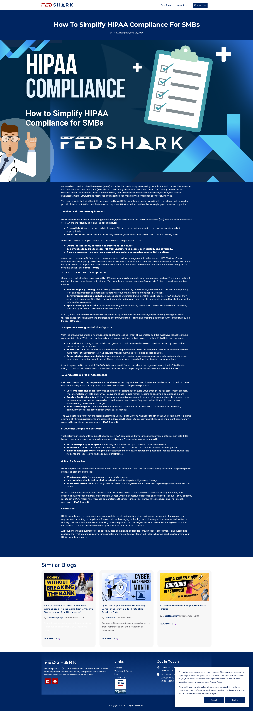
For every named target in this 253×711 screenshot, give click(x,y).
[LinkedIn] (48, 681)
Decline (235, 700)
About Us (182, 5)
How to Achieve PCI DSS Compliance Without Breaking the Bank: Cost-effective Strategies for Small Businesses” (68, 609)
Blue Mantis (91, 268)
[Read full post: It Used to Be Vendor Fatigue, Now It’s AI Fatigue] (184, 600)
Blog (116, 674)
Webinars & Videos (123, 671)
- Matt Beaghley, (120, 32)
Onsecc (75, 321)
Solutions (166, 5)
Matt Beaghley (55, 617)
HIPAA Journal (171, 368)
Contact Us (200, 5)
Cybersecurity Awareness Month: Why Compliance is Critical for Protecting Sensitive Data (123, 609)
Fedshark (110, 617)
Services (118, 667)
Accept (214, 700)
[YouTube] (55, 681)
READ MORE (50, 638)
